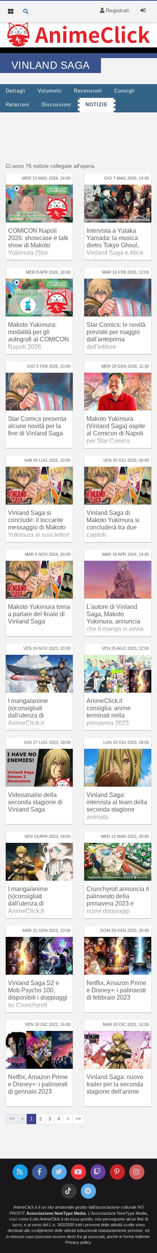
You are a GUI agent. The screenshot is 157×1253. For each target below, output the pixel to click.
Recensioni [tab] (88, 91)
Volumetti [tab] (50, 91)
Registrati (116, 10)
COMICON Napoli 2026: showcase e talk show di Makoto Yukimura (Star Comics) (38, 245)
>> (78, 1119)
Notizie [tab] (96, 104)
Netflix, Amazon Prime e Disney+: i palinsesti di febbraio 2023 (116, 990)
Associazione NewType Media (56, 1213)
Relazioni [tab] (17, 104)
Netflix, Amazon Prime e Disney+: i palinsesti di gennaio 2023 (38, 1084)
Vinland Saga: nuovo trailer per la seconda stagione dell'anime (115, 1084)
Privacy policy (78, 1242)
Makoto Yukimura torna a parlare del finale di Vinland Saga (39, 614)
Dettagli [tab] (16, 91)
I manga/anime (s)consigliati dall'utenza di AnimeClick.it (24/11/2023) (28, 716)
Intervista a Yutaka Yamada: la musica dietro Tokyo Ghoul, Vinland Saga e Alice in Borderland (115, 245)
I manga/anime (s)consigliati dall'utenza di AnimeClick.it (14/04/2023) (28, 904)
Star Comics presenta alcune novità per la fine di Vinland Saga (37, 426)
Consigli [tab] (124, 91)
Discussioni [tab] (56, 104)
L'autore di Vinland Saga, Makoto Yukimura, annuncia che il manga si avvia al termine (115, 621)
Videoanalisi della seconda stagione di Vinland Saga (35, 802)
